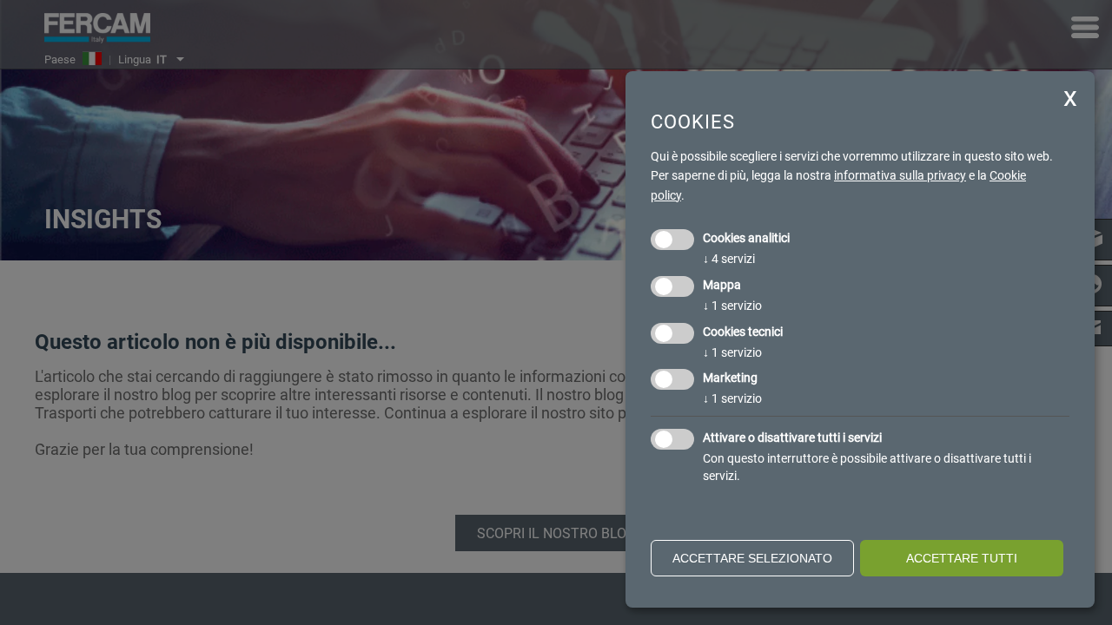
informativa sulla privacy (900, 175)
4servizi (729, 259)
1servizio (732, 305)
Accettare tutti (961, 558)
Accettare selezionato (752, 558)
